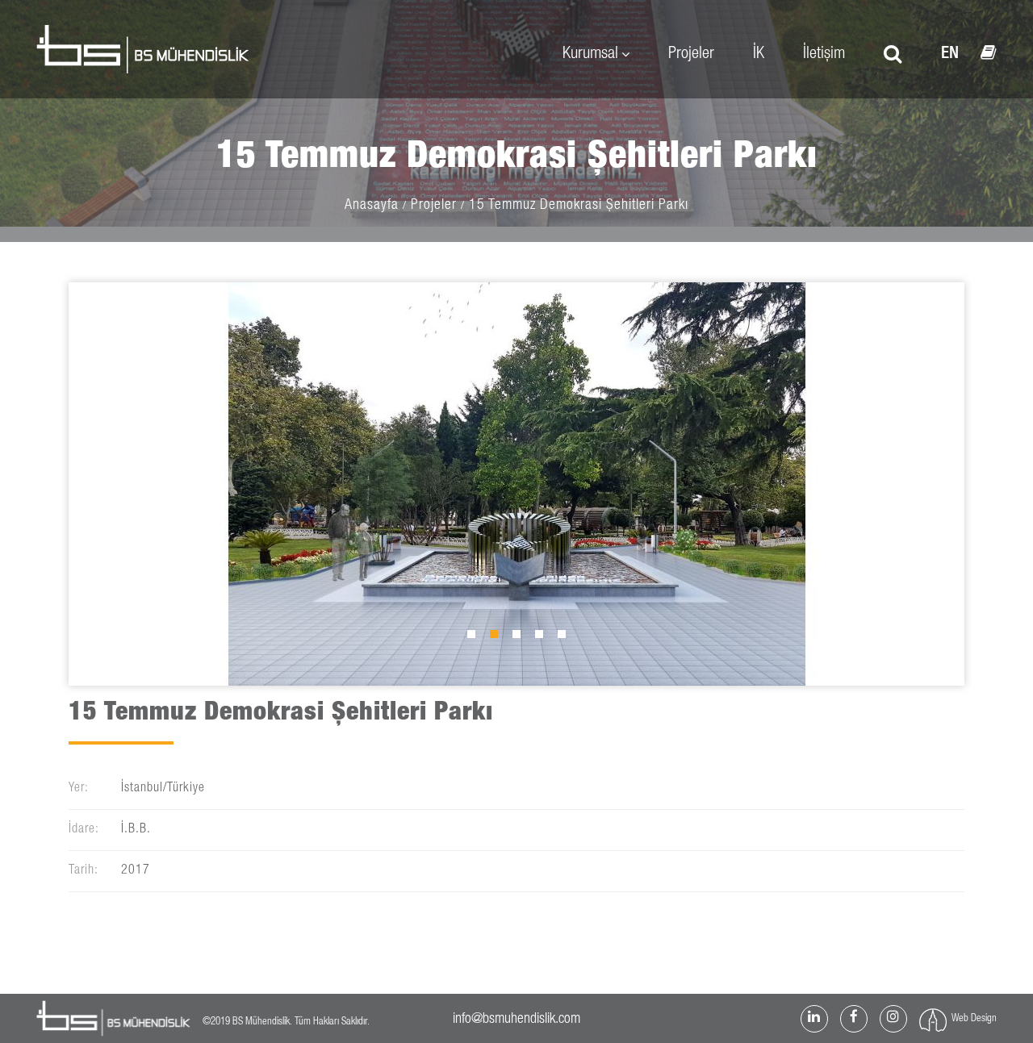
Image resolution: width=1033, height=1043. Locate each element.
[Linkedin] (814, 1019)
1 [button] (475, 638)
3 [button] (520, 638)
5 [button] (566, 638)
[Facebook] (854, 1019)
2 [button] (498, 638)
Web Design (974, 1019)
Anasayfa (372, 205)
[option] (516, 484)
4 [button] (543, 638)
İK (758, 54)
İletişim (824, 54)
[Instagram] (893, 1019)
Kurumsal (590, 54)
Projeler (691, 54)
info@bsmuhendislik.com (516, 1019)
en (950, 54)
